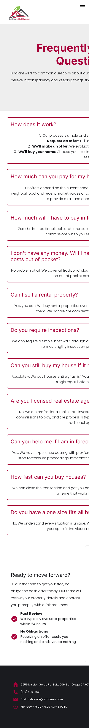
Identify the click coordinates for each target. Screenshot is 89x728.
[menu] (82, 6)
